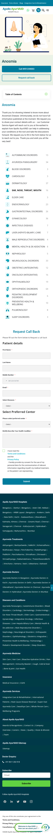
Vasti (25, 563)
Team (6, 734)
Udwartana (33, 563)
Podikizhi (6, 554)
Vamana (17, 563)
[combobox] (5, 381)
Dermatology (28, 610)
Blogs (21, 3)
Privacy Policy (13, 459)
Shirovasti (41, 554)
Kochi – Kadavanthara (24, 517)
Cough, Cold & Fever (41, 664)
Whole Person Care (39, 706)
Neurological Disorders (24, 632)
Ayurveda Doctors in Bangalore (16, 578)
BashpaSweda (21, 545)
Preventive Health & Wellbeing (16, 641)
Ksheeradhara (43, 545)
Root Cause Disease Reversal (24, 702)
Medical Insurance (11, 683)
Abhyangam (8, 545)
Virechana (8, 563)
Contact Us (29, 725)
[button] (46, 94)
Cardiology (17, 610)
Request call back (26, 78)
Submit (26, 481)
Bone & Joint (9, 668)
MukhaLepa (8, 550)
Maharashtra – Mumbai (24, 531)
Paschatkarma (18, 554)
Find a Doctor (13, 3)
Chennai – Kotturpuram (24, 526)
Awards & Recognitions (13, 725)
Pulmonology (35, 641)
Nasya (17, 550)
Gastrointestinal (42, 614)
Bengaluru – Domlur (11, 508)
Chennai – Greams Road (29, 521)
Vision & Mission (42, 730)
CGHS (22, 683)
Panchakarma (27, 550)
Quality (30, 730)
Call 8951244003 (26, 69)
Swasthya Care (23, 706)
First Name (7, 350)
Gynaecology (8, 619)
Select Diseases (8, 400)
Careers (16, 730)
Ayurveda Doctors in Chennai (27, 587)
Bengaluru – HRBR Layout (13, 512)
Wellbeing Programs (11, 711)
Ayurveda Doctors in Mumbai (35, 592)
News (23, 730)
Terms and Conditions (16, 454)
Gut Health (20, 668)
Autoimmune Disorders (33, 606)
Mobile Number (8, 375)
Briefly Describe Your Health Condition (17, 431)
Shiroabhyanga (9, 559)
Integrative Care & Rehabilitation (35, 3)
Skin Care (7, 659)
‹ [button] (51, 587)
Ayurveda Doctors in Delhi (20, 582)
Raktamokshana (24, 559)
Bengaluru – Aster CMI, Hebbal (35, 508)
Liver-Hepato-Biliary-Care (22, 623)
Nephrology (8, 632)
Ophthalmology (19, 636)
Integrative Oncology (24, 619)
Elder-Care (29, 614)
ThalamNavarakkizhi (41, 559)
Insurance (4, 3)
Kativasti (43, 563)
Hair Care (16, 659)
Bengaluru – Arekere (35, 512)
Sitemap (6, 748)
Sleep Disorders (38, 645)
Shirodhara (30, 554)
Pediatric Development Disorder (16, 645)
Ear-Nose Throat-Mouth (13, 614)
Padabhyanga (40, 550)
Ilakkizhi (31, 545)
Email (5, 387)
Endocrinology (42, 610)
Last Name (7, 362)
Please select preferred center (14, 418)
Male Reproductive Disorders (27, 628)
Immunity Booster (23, 664)
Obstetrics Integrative (37, 636)
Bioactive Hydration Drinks (33, 659)
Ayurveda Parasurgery (12, 606)
